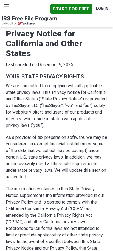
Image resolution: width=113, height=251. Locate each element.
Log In (102, 8)
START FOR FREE (71, 9)
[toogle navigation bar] (6, 7)
